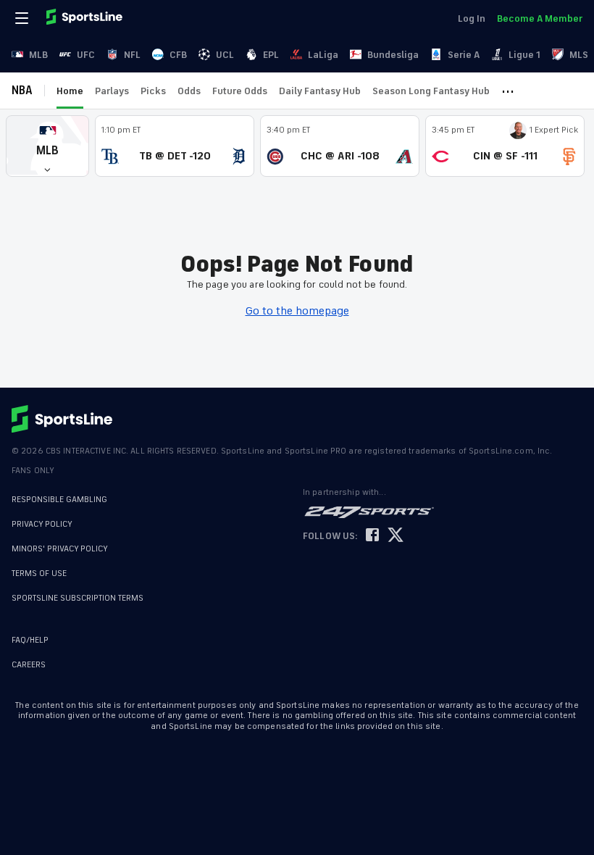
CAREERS (29, 664)
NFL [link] (132, 55)
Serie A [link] (464, 55)
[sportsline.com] (85, 18)
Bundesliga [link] (393, 55)
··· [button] (507, 90)
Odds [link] (189, 91)
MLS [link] (578, 55)
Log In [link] (471, 18)
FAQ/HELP (30, 640)
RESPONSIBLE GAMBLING (59, 499)
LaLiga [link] (323, 55)
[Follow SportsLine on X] (395, 536)
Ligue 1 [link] (524, 55)
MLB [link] (38, 55)
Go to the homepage (297, 311)
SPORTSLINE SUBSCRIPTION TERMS (77, 598)
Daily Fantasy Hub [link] (320, 91)
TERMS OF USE (39, 573)
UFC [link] (86, 55)
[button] (47, 146)
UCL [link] (225, 55)
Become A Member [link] (539, 18)
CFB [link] (178, 55)
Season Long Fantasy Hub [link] (431, 91)
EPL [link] (271, 55)
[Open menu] (23, 18)
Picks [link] (153, 91)
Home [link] (70, 91)
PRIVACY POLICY (42, 524)
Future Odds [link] (239, 91)
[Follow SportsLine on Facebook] (372, 536)
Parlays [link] (112, 91)
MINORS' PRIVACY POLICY (60, 548)
